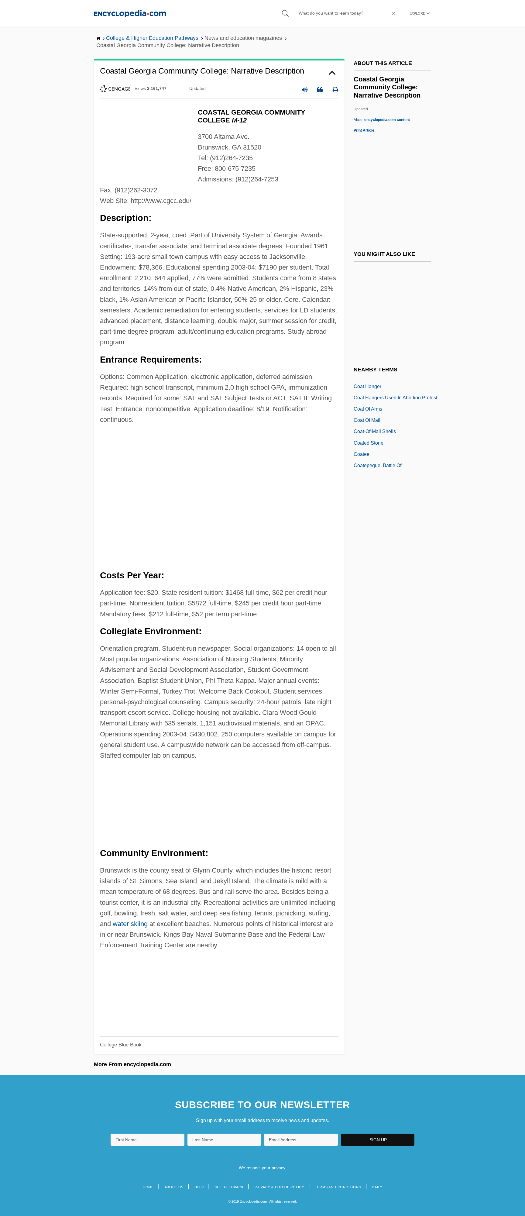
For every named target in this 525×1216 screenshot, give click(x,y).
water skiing (130, 924)
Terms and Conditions (338, 1187)
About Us (174, 1187)
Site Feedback (229, 1187)
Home (148, 1187)
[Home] (130, 13)
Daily (377, 1187)
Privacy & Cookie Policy (279, 1187)
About (382, 120)
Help (199, 1187)
